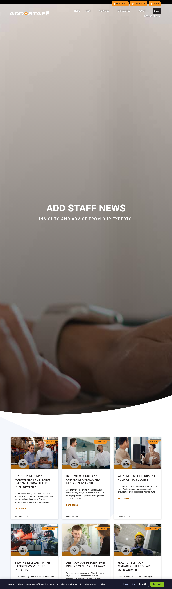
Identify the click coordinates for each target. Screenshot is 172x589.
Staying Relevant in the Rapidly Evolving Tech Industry (32, 566)
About (142, 11)
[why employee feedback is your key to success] (137, 453)
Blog (157, 11)
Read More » (21, 509)
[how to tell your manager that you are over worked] (137, 540)
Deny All (142, 584)
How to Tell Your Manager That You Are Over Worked (134, 566)
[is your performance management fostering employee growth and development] (34, 453)
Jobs (88, 11)
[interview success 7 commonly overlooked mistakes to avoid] (86, 453)
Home (77, 11)
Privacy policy (129, 584)
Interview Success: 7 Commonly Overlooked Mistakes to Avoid (83, 479)
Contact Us (150, 16)
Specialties (124, 11)
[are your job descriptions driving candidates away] (86, 540)
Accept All (157, 584)
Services (104, 11)
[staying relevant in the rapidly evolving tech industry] (34, 540)
